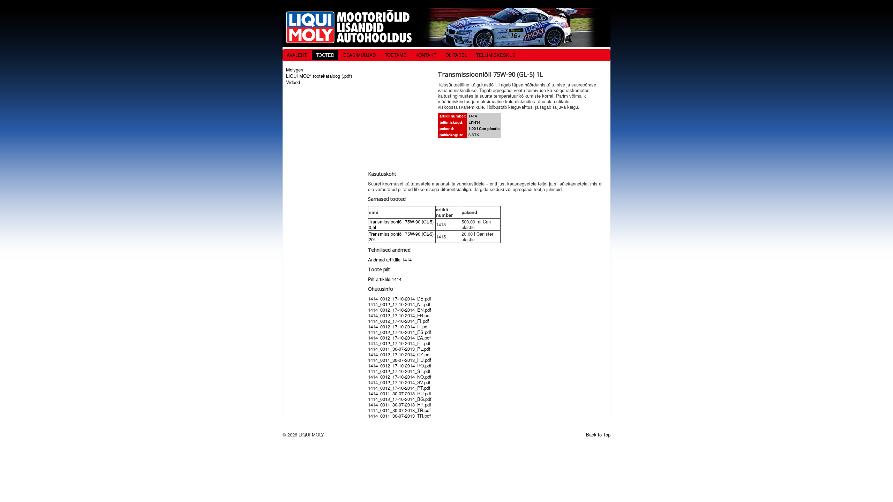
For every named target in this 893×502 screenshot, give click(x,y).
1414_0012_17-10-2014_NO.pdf (400, 376)
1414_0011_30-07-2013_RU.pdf (399, 393)
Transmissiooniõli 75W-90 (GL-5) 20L (401, 236)
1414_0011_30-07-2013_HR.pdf (399, 404)
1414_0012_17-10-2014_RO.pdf (400, 365)
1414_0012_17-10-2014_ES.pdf (399, 332)
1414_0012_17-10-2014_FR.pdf (399, 315)
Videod (293, 82)
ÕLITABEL (456, 55)
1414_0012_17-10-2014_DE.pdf (399, 298)
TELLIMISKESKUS (496, 55)
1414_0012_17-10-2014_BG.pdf (400, 399)
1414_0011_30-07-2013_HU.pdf (399, 360)
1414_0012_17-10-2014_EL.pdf (399, 343)
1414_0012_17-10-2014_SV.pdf (399, 382)
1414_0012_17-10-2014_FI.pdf (398, 321)
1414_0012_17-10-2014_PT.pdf (399, 388)
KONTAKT (425, 55)
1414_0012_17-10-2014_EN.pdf (399, 309)
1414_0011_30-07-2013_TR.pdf (399, 410)
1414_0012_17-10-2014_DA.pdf (399, 337)
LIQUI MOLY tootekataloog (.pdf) (319, 76)
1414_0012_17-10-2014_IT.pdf (398, 326)
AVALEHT (297, 55)
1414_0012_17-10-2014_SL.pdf (399, 371)
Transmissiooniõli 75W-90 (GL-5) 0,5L (401, 224)
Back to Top (598, 434)
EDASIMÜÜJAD (359, 55)
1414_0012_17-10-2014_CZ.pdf (399, 354)
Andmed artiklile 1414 (390, 259)
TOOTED (325, 55)
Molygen (294, 70)
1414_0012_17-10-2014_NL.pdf (399, 304)
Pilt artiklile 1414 (385, 279)
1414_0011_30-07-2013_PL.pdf (399, 348)
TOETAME (395, 55)
